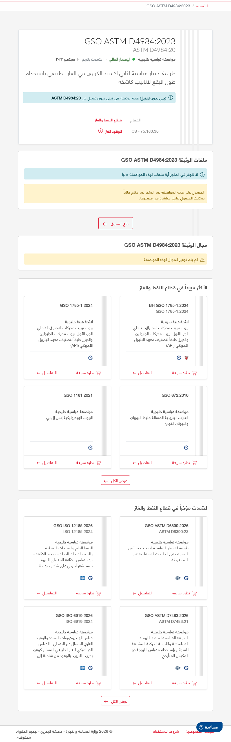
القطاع (135, 119)
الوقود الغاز (113, 130)
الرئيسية (202, 5)
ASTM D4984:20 (66, 97)
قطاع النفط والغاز (108, 119)
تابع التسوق (117, 223)
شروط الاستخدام (166, 730)
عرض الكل (117, 480)
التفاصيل (144, 372)
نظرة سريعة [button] (182, 372)
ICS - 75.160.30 (144, 130)
